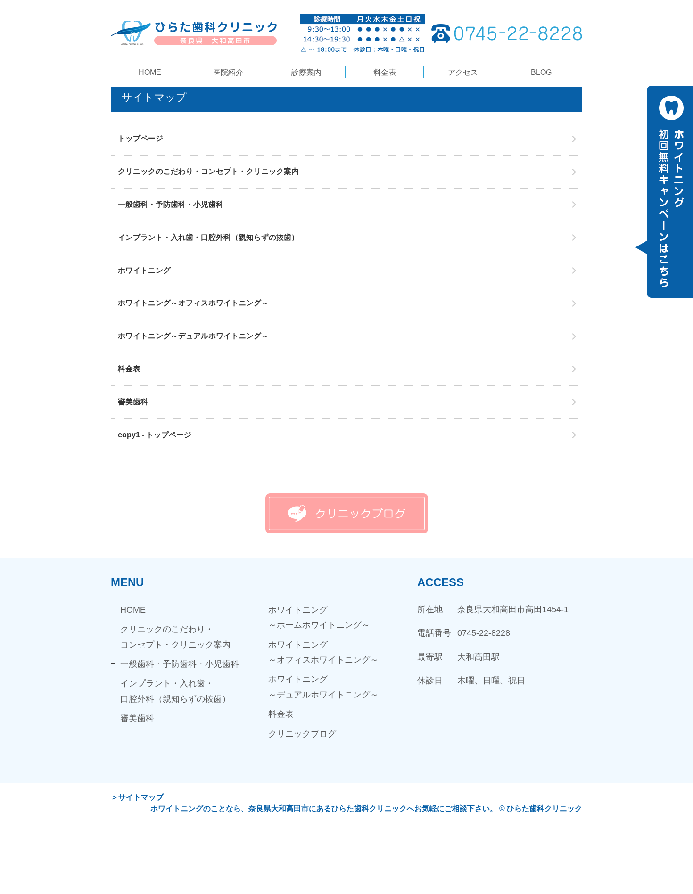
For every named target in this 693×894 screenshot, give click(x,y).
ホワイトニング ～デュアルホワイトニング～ (323, 686)
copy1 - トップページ (154, 435)
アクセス (463, 72)
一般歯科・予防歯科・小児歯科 (170, 204)
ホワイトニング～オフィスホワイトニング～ (193, 303)
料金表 (384, 72)
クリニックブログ (302, 733)
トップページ (140, 138)
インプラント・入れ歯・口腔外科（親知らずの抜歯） (208, 237)
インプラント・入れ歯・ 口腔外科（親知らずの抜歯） (175, 691)
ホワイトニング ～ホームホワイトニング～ (319, 617)
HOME (150, 72)
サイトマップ (141, 797)
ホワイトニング (144, 270)
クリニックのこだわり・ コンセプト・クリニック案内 (175, 636)
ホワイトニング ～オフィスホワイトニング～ (323, 652)
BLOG (541, 72)
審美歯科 (133, 402)
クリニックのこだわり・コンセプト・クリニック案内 (208, 171)
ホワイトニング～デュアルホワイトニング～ (193, 336)
